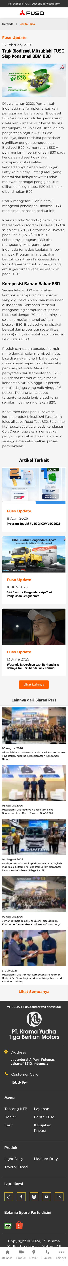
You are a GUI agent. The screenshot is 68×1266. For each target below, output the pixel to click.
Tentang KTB (15, 1109)
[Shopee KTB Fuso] (21, 1224)
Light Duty (13, 1159)
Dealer (33, 1257)
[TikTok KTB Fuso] (8, 1196)
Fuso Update (14, 37)
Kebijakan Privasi (42, 1128)
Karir (8, 1125)
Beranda (7, 1257)
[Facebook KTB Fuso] (21, 1196)
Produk (21, 1257)
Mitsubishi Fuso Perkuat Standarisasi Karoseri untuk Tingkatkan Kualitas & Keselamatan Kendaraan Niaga (33, 756)
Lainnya (61, 1257)
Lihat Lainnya (34, 684)
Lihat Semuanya (34, 991)
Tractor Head (16, 1167)
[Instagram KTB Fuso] (34, 1196)
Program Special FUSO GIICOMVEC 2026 (33, 524)
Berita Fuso (44, 1117)
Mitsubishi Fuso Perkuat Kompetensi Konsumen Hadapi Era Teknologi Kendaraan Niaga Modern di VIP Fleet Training (32, 978)
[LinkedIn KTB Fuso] (59, 1196)
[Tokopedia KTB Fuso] (10, 1224)
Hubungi (46, 1257)
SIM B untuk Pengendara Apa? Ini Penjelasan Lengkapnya (29, 594)
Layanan (41, 1109)
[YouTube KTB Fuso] (46, 1196)
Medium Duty (46, 1159)
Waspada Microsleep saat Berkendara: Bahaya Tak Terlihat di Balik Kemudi (33, 666)
